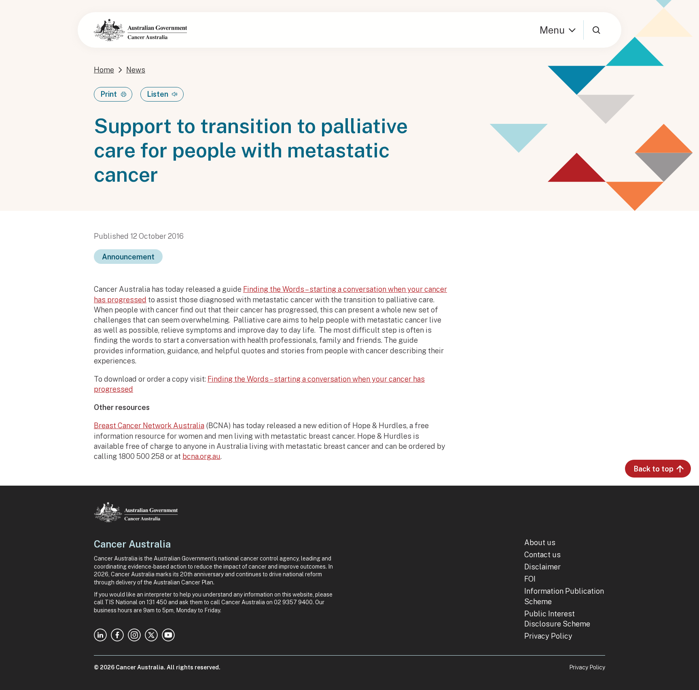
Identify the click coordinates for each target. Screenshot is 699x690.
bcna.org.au (201, 456)
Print (108, 94)
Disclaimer (542, 567)
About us (539, 542)
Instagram (134, 634)
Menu (552, 30)
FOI (530, 579)
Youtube (168, 634)
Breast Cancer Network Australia (149, 425)
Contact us (542, 554)
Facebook (117, 634)
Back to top (653, 469)
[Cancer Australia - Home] (140, 30)
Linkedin (100, 634)
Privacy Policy (548, 636)
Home (104, 70)
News (135, 70)
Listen (157, 94)
